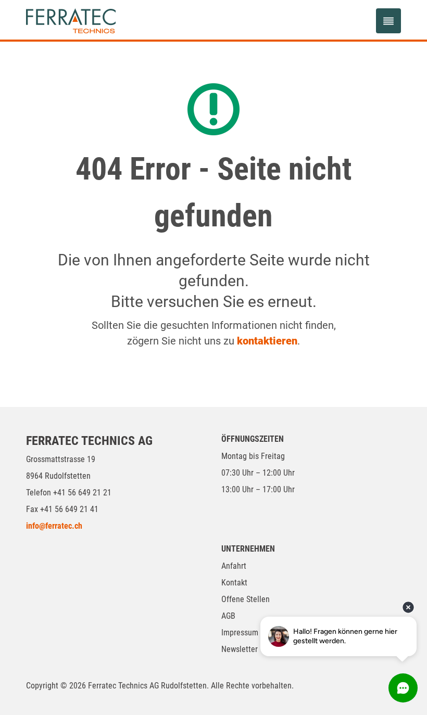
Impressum (239, 632)
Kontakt (234, 583)
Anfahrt (233, 566)
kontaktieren (267, 341)
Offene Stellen (245, 599)
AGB (228, 616)
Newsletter (239, 649)
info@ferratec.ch (54, 526)
